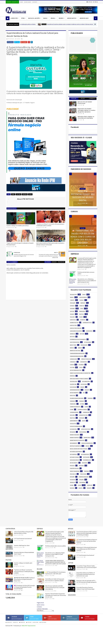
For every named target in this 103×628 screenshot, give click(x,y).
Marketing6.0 (87, 437)
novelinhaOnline (74, 460)
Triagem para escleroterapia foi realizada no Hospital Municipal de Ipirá (20, 243)
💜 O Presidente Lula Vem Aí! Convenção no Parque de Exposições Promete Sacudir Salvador (24, 587)
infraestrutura (83, 415)
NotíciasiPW (86, 457)
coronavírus (83, 361)
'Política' (81, 314)
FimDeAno (72, 401)
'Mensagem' (82, 311)
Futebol (82, 404)
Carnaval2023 (73, 359)
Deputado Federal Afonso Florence (79, 378)
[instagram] (93, 2)
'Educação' (72, 303)
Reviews (36, 622)
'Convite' (72, 300)
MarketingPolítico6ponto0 (77, 440)
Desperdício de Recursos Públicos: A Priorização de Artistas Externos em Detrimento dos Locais (85, 574)
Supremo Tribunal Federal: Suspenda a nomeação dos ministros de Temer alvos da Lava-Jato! (55, 595)
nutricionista (74, 462)
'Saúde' (81, 317)
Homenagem (86, 412)
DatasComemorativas (75, 370)
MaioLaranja (82, 432)
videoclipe (89, 485)
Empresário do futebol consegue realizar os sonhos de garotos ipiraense (86, 110)
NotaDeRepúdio (85, 454)
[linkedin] (96, 2)
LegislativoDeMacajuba (76, 426)
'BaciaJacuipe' (82, 185)
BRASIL (53, 18)
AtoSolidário (87, 342)
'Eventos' (82, 305)
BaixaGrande (84, 345)
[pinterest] (95, 2)
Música (87, 446)
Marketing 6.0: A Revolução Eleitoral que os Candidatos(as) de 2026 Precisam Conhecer (86, 549)
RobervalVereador (84, 476)
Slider (30, 194)
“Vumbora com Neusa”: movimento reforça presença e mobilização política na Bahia (50, 224)
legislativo (73, 423)
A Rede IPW (14, 18)
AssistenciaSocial (74, 342)
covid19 (72, 364)
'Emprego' (82, 303)
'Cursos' (82, 234)
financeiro (73, 404)
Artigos (82, 333)
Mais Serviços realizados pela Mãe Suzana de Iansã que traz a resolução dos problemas (54, 587)
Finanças (81, 401)
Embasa (82, 387)
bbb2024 (80, 347)
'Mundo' (72, 314)
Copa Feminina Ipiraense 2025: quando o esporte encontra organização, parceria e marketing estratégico (86, 533)
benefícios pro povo (75, 350)
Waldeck (72, 488)
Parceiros (84, 462)
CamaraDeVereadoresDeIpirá (77, 353)
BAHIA (45, 18)
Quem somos (40, 605)
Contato (34, 2)
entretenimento (74, 392)
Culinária (81, 364)
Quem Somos (27, 2)
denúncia (72, 375)
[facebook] (87, 2)
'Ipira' (13, 194)
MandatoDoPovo (74, 437)
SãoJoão (81, 479)
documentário (86, 381)
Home (21, 2)
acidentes (82, 319)
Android (22, 622)
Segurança (82, 482)
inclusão (72, 415)
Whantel (89, 488)
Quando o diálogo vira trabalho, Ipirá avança (18, 225)
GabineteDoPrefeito (75, 406)
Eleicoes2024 (84, 384)
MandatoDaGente (74, 434)
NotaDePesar (73, 454)
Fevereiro (90, 398)
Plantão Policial (74, 468)
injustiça (72, 418)
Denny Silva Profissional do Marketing (80, 373)
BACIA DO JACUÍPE (34, 18)
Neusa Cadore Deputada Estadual (78, 448)
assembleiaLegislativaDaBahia (78, 339)
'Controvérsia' (83, 297)
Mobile (16, 622)
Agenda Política (74, 322)
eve (84, 392)
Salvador (72, 479)
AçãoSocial (73, 319)
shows (71, 485)
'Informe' (72, 308)
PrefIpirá (27, 24)
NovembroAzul (87, 460)
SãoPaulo (72, 482)
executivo (72, 395)
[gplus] (91, 2)
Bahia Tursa (73, 345)
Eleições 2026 (73, 384)
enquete (87, 389)
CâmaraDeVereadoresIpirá (77, 356)
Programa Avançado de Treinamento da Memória (82, 240)
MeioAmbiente (73, 443)
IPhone (29, 622)
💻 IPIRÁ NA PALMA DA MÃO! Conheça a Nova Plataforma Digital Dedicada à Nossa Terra (24, 579)
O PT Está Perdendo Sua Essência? (23, 538)
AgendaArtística (87, 322)
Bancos (72, 347)
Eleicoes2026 (73, 387)
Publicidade (83, 474)
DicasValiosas (73, 381)
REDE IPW (24, 625)
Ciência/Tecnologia (86, 359)
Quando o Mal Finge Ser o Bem (22, 545)
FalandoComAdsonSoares (76, 398)
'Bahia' (84, 294)
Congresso (73, 361)
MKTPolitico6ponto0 (75, 446)
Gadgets (9, 622)
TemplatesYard (31, 625)
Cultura (18, 194)
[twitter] (89, 2)
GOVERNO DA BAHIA (82, 409)
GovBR (71, 409)
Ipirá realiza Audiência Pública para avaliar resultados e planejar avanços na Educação (50, 243)
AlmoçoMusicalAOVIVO (76, 331)
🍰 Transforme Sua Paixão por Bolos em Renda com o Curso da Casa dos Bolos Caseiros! (86, 541)
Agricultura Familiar (75, 328)
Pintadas (81, 465)
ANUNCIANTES (71, 18)
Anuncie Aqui (84, 18)
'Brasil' (72, 297)
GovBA (86, 406)
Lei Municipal (73, 429)
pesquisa (72, 465)
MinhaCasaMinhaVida (87, 443)
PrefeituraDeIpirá (74, 471)
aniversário (89, 331)
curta (81, 367)
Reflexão (72, 476)
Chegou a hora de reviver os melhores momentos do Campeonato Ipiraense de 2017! (82, 194)
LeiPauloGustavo (85, 429)
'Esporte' (72, 305)
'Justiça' (72, 311)
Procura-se (73, 474)
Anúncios (72, 333)
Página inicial (40, 602)
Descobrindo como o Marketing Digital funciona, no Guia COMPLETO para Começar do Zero (87, 280)
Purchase (43, 622)
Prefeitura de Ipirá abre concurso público (55, 546)
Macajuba (72, 432)
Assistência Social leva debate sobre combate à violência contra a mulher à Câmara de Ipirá (53, 24)
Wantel (81, 488)
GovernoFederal (74, 412)
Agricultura (73, 325)
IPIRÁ (23, 18)
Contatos (39, 607)
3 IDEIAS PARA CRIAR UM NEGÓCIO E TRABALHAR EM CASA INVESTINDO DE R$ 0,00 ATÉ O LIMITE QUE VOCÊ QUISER (55, 562)
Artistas (72, 336)
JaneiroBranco (74, 420)
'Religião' (72, 317)
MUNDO (61, 18)
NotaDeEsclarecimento (76, 451)
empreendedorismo (75, 389)
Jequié (83, 420)
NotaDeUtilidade (74, 457)
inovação (81, 418)
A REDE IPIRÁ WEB (42, 609)
